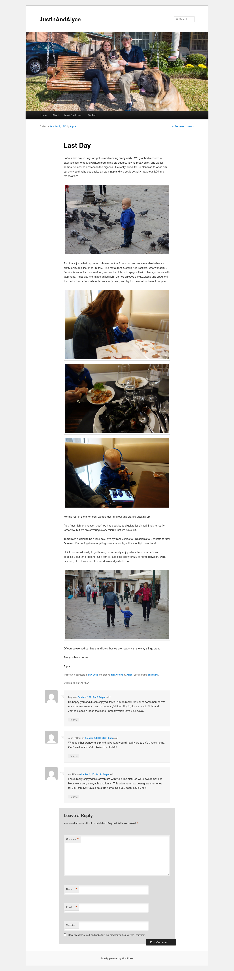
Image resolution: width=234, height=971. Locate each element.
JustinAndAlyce (60, 19)
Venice (119, 674)
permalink (153, 674)
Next (191, 126)
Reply (74, 719)
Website (70, 925)
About (55, 115)
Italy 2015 (93, 674)
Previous (178, 126)
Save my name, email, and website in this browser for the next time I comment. (107, 934)
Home (43, 115)
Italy (113, 674)
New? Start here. (73, 115)
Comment (72, 839)
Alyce (73, 126)
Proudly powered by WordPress (117, 958)
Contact (92, 115)
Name (71, 889)
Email (71, 907)
